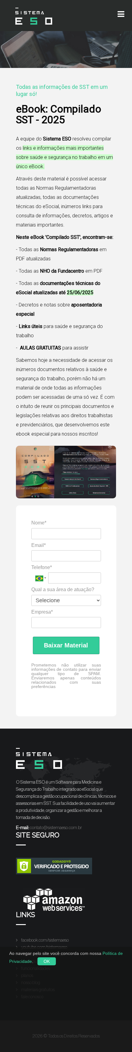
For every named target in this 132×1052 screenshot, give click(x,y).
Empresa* (42, 612)
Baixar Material (66, 645)
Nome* (38, 522)
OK (47, 961)
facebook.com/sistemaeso (45, 940)
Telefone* (41, 567)
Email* (38, 545)
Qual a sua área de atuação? (62, 589)
